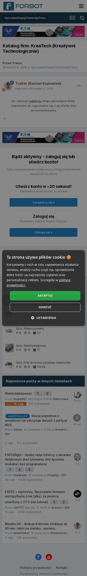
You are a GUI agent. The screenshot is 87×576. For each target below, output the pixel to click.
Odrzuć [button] (45, 307)
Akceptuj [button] (45, 296)
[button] (43, 317)
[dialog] (43, 288)
